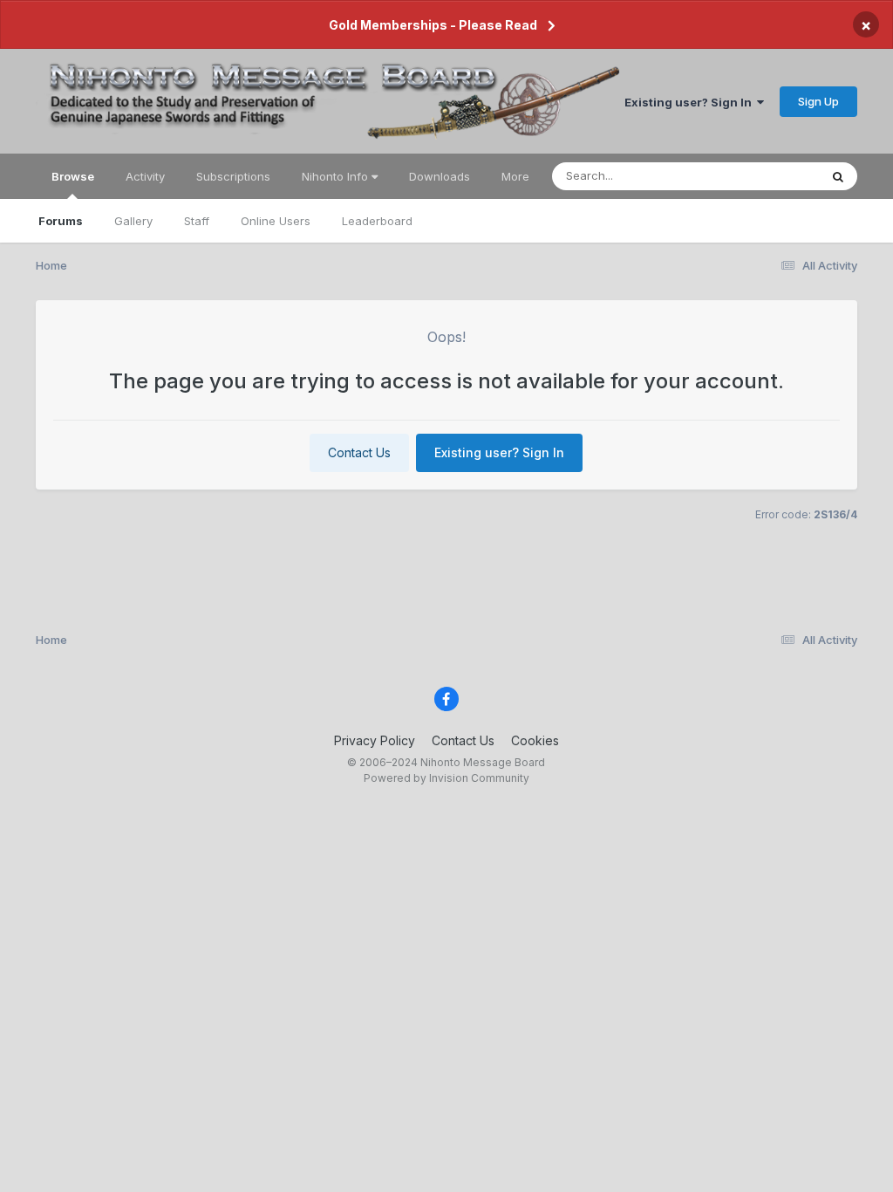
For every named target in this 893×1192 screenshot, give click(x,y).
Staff (196, 221)
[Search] (838, 176)
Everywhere (764, 175)
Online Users (275, 221)
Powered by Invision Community (446, 777)
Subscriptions (233, 176)
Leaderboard (377, 221)
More (515, 176)
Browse (72, 176)
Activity (145, 176)
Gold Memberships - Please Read (433, 24)
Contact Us (359, 452)
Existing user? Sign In (690, 102)
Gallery (133, 221)
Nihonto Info (337, 176)
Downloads (439, 176)
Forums (60, 221)
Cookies (535, 740)
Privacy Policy (374, 740)
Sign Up (818, 101)
